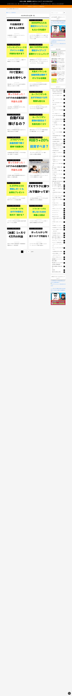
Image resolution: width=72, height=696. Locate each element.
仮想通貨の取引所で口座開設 (57, 251)
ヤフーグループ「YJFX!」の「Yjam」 (57, 129)
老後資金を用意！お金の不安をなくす (58, 157)
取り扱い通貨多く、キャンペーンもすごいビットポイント (58, 254)
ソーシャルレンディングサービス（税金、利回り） (57, 196)
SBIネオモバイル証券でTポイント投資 (58, 189)
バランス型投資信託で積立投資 (58, 119)
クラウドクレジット (56, 210)
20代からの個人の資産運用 (57, 90)
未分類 (53, 269)
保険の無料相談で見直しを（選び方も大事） (58, 136)
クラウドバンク (55, 212)
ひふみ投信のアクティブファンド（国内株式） (58, 122)
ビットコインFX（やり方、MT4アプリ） (58, 248)
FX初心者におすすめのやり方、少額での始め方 (57, 182)
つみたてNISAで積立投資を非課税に (58, 116)
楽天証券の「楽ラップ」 (57, 235)
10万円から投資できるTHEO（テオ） (57, 219)
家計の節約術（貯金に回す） (57, 267)
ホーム (8, 12)
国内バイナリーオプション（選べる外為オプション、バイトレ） (58, 148)
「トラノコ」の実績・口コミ (57, 186)
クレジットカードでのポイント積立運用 (58, 107)
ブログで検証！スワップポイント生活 (58, 125)
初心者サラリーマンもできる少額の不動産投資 (57, 263)
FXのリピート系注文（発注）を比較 (14, 20)
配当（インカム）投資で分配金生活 (58, 164)
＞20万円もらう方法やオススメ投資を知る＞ (36, 6)
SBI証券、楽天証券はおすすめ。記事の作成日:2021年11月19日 (58, 92)
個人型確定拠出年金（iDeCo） (58, 139)
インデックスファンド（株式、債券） (58, 100)
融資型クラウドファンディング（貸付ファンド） (58, 160)
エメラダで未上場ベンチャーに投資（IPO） (58, 103)
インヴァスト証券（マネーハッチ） (58, 96)
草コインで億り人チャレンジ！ (58, 257)
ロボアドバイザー (55, 216)
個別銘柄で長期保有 (56, 141)
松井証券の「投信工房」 (57, 233)
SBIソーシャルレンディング (57, 208)
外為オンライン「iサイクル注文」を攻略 (57, 175)
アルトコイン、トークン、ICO (58, 240)
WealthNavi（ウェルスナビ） (57, 227)
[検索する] (64, 13)
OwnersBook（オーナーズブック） (58, 206)
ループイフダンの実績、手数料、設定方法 (57, 171)
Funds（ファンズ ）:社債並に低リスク (58, 200)
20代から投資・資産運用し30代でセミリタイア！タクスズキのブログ (36, 1)
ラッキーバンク (55, 214)
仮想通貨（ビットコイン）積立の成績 (57, 260)
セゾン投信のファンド (56, 113)
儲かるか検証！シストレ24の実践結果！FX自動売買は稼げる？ (58, 144)
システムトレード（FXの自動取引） (58, 110)
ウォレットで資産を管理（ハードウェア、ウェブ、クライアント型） (58, 244)
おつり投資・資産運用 (56, 184)
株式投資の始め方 (56, 150)
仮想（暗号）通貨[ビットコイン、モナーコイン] (57, 238)
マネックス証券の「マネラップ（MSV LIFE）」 (58, 230)
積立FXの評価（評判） (56, 271)
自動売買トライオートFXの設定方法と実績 (58, 178)
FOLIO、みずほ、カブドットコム (58, 222)
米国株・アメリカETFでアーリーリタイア (58, 153)
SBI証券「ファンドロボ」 (57, 225)
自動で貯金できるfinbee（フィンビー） (58, 193)
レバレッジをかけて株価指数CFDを (57, 133)
